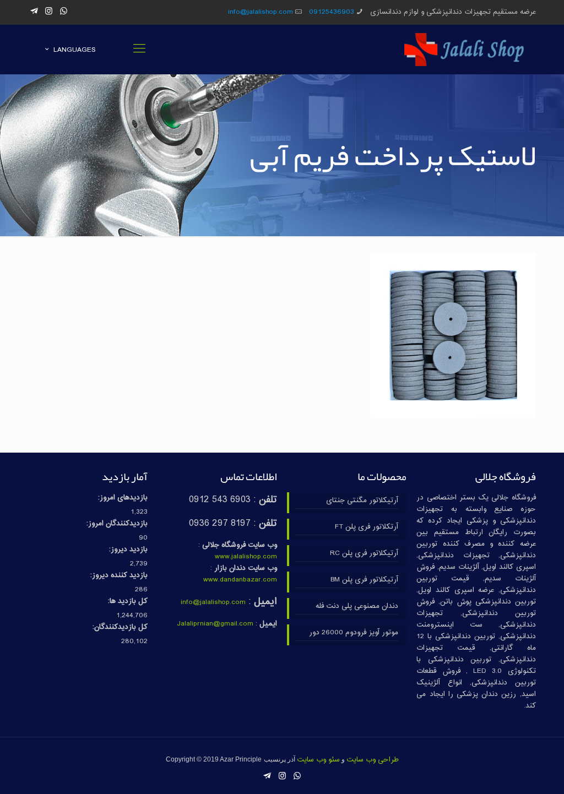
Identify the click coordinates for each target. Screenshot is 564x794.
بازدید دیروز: (128, 550)
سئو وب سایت (318, 760)
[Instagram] (49, 11)
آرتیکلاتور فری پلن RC (364, 553)
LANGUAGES (74, 50)
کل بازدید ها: (128, 601)
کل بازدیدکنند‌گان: (120, 627)
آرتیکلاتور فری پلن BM (364, 580)
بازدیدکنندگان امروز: (117, 524)
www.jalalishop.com (246, 557)
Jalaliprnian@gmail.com (215, 624)
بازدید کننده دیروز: (119, 575)
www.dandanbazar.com (240, 580)
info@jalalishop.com (260, 12)
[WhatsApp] (63, 11)
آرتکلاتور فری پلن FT (366, 527)
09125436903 (331, 12)
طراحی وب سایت (372, 760)
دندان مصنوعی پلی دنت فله (357, 606)
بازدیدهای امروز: (123, 498)
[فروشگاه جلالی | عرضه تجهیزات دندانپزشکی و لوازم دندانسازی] (464, 49)
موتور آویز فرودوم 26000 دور (353, 633)
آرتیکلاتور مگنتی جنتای (362, 501)
